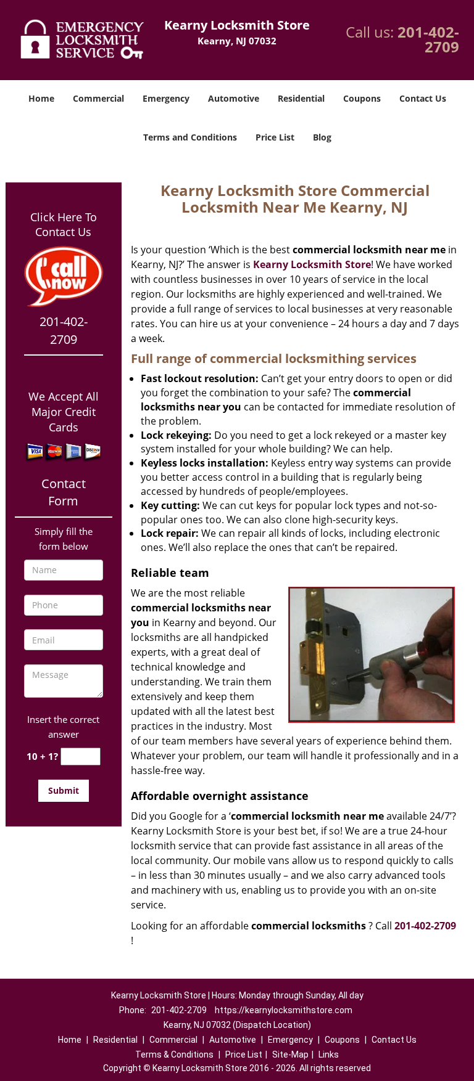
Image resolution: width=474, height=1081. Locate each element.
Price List (275, 137)
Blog (322, 137)
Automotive (233, 98)
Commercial (98, 98)
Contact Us (422, 98)
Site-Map (290, 1054)
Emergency (166, 98)
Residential (301, 98)
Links (328, 1054)
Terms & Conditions (174, 1054)
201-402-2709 (428, 39)
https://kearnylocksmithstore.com (283, 1010)
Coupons (362, 98)
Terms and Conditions (190, 137)
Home (41, 98)
